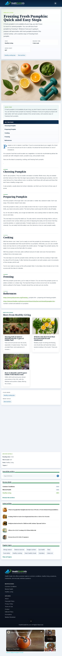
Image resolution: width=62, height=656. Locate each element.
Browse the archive (9, 497)
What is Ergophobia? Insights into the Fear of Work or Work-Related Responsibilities (33, 510)
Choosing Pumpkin (10, 125)
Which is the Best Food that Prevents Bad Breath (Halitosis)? (44, 338)
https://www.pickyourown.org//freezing (15, 297)
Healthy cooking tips (10, 55)
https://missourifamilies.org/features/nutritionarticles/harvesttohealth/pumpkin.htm (29, 301)
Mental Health (31, 489)
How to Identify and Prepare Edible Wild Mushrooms (16, 374)
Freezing (7, 136)
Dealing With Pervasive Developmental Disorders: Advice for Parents (28, 516)
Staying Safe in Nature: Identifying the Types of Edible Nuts (14, 338)
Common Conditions (31, 486)
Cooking (7, 133)
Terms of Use (9, 606)
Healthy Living (8, 12)
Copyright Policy (9, 601)
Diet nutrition (21, 55)
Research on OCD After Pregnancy (18, 537)
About (6, 598)
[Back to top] (31, 621)
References (8, 140)
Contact (7, 609)
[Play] (50, 645)
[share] (41, 631)
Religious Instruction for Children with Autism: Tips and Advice (27, 523)
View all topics (7, 557)
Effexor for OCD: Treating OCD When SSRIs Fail (22, 530)
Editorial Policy (9, 612)
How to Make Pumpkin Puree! (20, 632)
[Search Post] (58, 476)
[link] (8, 632)
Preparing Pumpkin (10, 129)
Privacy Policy (9, 604)
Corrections (8, 614)
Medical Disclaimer (10, 617)
